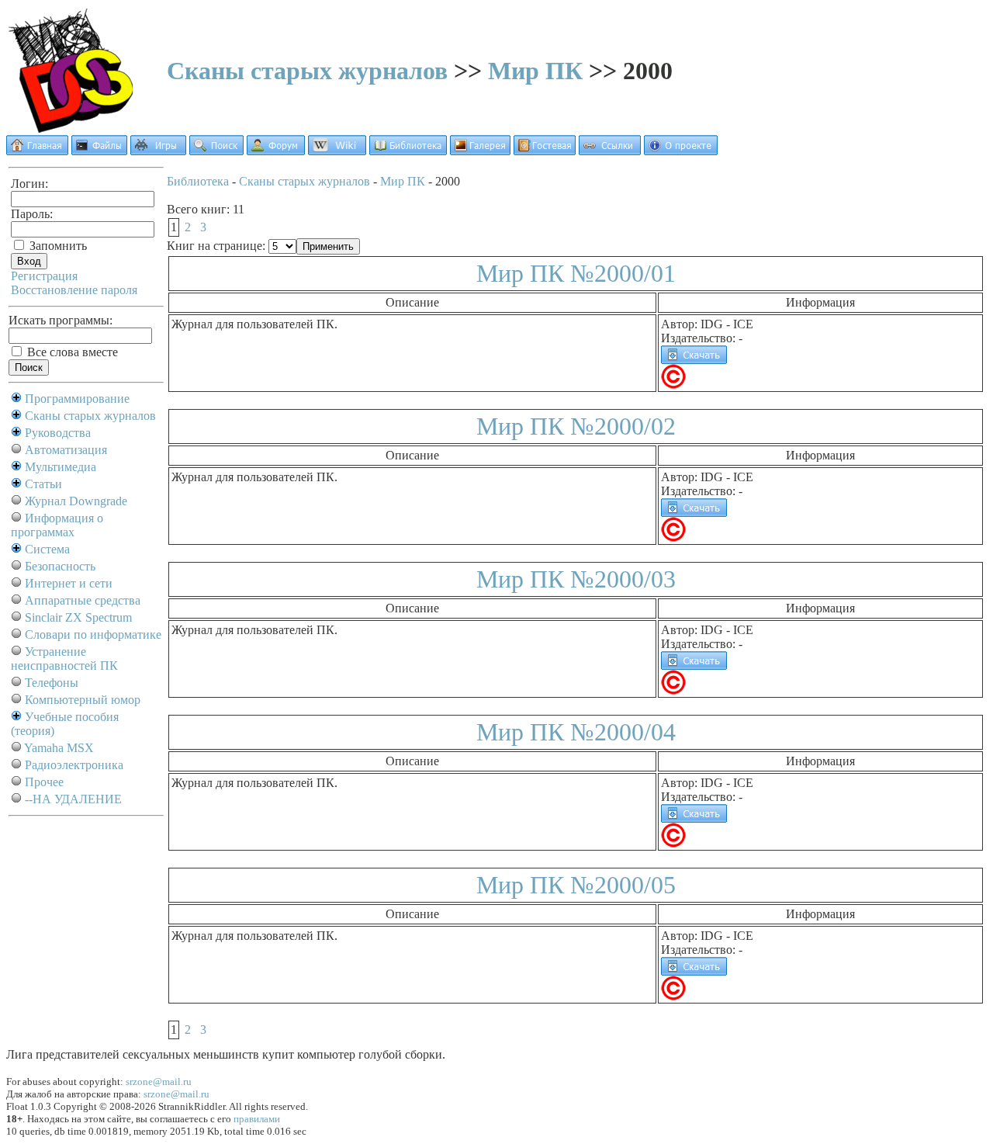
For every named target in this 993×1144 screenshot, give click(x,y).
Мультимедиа (60, 466)
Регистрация (44, 276)
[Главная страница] (37, 151)
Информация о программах (57, 525)
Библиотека (198, 181)
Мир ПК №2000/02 (576, 426)
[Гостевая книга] (545, 151)
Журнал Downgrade (76, 501)
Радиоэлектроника (74, 764)
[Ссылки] (610, 151)
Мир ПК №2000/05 (576, 885)
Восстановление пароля (74, 289)
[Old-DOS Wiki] (337, 151)
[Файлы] (99, 151)
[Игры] (158, 151)
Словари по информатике (93, 634)
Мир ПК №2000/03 (576, 579)
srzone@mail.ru (159, 1081)
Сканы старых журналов (307, 71)
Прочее (44, 782)
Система (47, 549)
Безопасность (60, 566)
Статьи (43, 484)
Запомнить (56, 245)
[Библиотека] (408, 151)
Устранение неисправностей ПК (64, 658)
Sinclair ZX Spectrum (78, 617)
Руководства (58, 432)
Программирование (77, 398)
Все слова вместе (71, 352)
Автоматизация (66, 449)
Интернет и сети (68, 583)
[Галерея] (480, 151)
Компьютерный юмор (82, 699)
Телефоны (51, 682)
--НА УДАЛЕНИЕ (73, 799)
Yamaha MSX (59, 747)
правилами (257, 1119)
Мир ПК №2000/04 (576, 732)
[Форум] (276, 151)
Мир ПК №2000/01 (576, 273)
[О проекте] (681, 151)
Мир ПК (535, 71)
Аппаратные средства (82, 600)
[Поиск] (216, 151)
